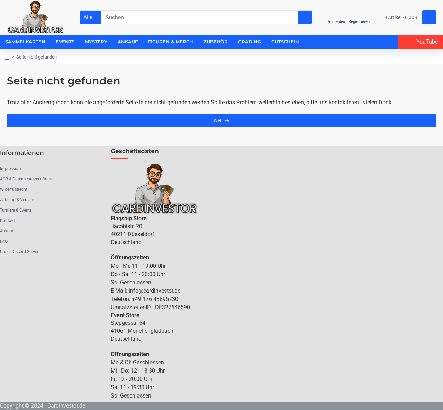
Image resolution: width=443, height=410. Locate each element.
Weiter (221, 120)
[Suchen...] (305, 17)
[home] (7, 57)
